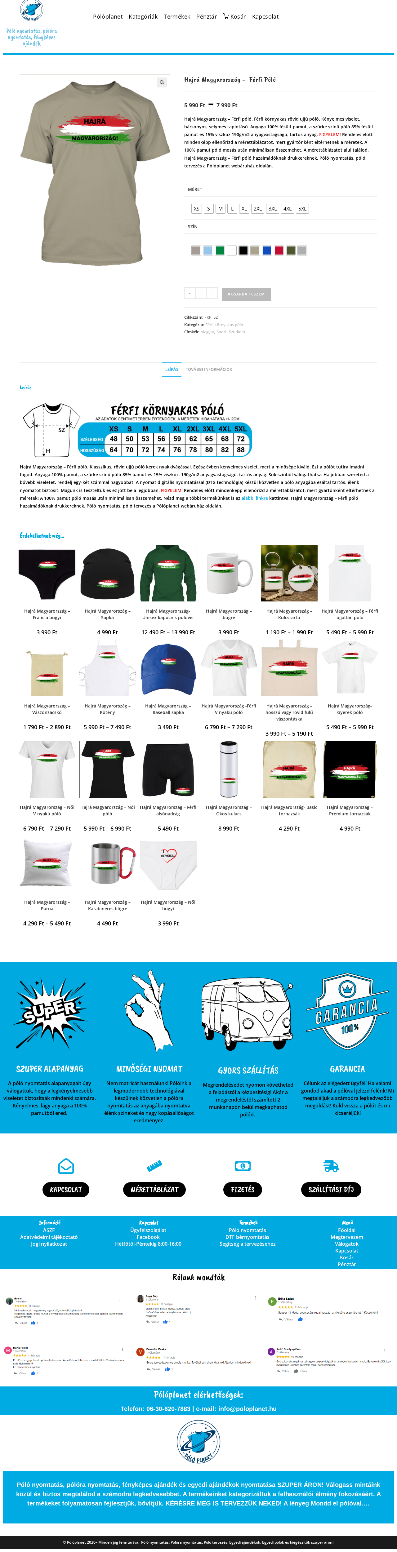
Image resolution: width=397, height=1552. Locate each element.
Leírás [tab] (171, 369)
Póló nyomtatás (247, 1230)
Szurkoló (237, 332)
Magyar (207, 332)
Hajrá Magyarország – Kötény (108, 709)
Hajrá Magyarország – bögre (229, 614)
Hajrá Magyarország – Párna (47, 905)
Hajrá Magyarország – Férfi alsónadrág (168, 810)
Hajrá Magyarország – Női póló (107, 810)
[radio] (197, 208)
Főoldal (346, 1230)
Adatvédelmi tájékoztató (49, 1237)
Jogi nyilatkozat (49, 1243)
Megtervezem (347, 1237)
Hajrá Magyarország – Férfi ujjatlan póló (350, 614)
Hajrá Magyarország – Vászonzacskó (47, 709)
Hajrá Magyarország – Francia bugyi (47, 614)
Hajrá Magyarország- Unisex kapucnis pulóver (168, 614)
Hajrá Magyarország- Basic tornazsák (289, 810)
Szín (193, 226)
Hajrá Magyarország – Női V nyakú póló (47, 810)
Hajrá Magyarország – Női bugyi (168, 905)
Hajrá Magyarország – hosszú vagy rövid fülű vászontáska (289, 712)
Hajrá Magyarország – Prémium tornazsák (350, 810)
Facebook (148, 1237)
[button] (162, 82)
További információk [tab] (209, 369)
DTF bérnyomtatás (247, 1237)
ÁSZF (49, 1230)
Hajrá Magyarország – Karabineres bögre (108, 905)
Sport (221, 332)
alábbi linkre (255, 498)
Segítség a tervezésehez (248, 1243)
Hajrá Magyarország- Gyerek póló (350, 709)
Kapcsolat (265, 17)
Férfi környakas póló (224, 324)
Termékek (177, 17)
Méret (195, 189)
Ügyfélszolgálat (148, 1230)
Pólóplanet (108, 17)
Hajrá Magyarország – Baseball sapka (168, 709)
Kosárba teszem (246, 294)
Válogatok (347, 1243)
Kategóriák (143, 17)
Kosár (347, 1257)
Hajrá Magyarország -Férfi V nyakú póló (229, 709)
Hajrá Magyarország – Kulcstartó (289, 614)
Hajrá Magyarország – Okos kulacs (229, 810)
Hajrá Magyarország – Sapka (108, 614)
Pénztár (206, 17)
